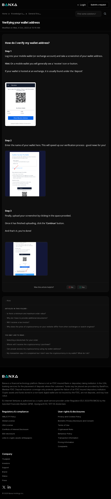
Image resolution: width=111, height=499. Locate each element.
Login (83, 4)
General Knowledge (37, 13)
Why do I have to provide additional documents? (27, 318)
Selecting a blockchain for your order (22, 340)
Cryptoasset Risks (65, 429)
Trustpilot (6, 459)
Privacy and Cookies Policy (69, 417)
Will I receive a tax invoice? (18, 322)
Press (4, 480)
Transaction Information (68, 438)
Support (5, 467)
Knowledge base (18, 13)
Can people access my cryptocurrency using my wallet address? (34, 349)
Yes (83, 287)
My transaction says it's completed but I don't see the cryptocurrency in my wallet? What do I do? (48, 353)
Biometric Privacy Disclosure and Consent (76, 421)
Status (4, 476)
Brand (4, 472)
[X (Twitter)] (4, 487)
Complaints (62, 446)
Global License (8, 421)
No (72, 287)
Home (4, 13)
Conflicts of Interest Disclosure (15, 429)
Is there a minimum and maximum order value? (26, 313)
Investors (6, 463)
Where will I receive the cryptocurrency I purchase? (28, 344)
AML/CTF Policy (9, 417)
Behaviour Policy (65, 434)
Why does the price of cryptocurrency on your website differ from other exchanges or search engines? (51, 327)
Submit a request (98, 5)
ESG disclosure (8, 434)
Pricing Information (66, 442)
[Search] (105, 14)
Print (9, 301)
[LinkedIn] (9, 487)
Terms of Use (63, 425)
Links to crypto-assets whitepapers (17, 438)
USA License (7, 425)
